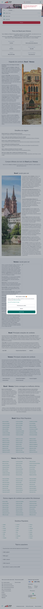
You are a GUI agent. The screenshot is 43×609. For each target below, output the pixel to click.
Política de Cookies (17, 300)
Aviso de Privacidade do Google (13, 302)
